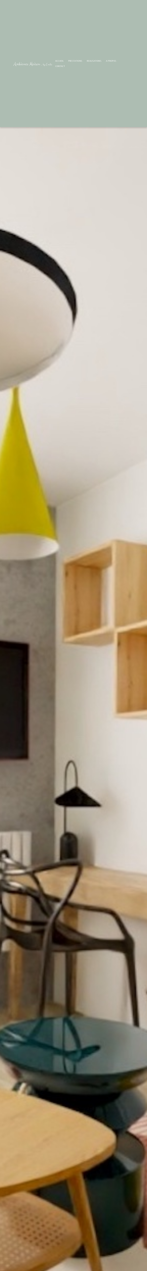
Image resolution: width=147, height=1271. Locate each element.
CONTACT (60, 66)
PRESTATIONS (75, 61)
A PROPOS (111, 61)
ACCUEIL (59, 61)
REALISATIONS (94, 61)
